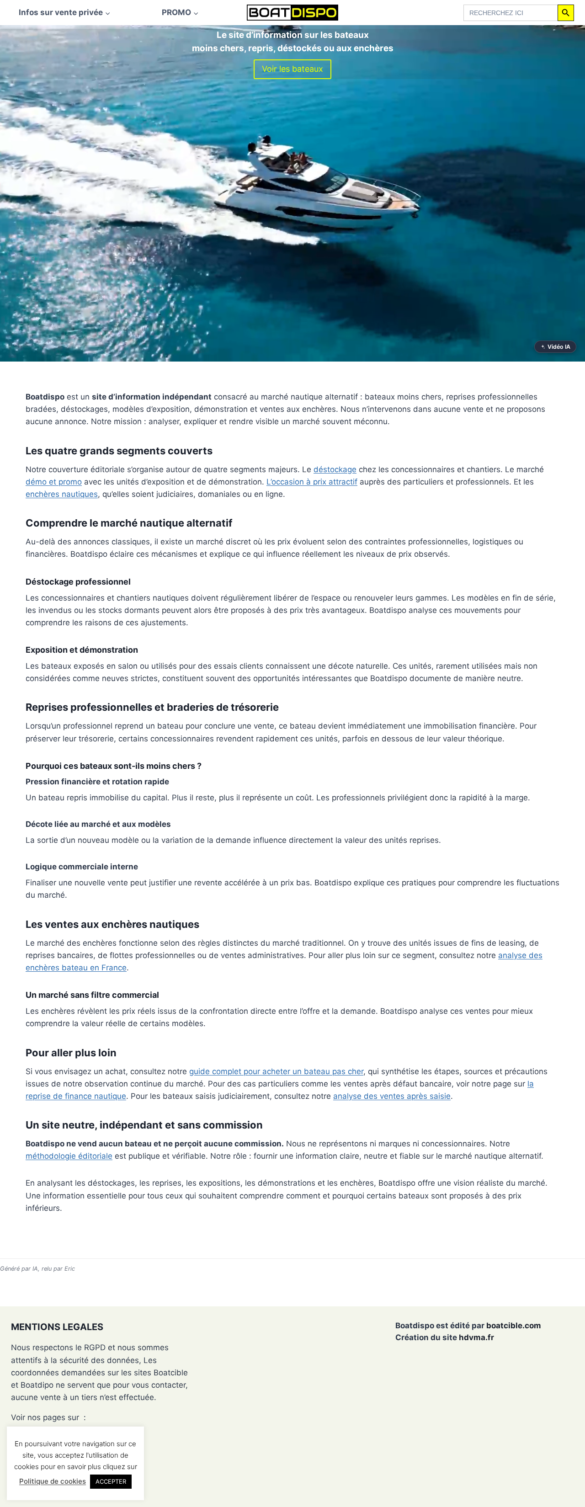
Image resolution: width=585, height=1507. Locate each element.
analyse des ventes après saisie (392, 1096)
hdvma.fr (476, 1337)
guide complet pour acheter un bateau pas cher (276, 1071)
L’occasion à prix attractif (311, 481)
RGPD (21, 1442)
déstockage (335, 469)
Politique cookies (42, 1429)
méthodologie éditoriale (69, 1156)
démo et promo (54, 481)
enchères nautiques (62, 494)
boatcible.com (513, 1325)
